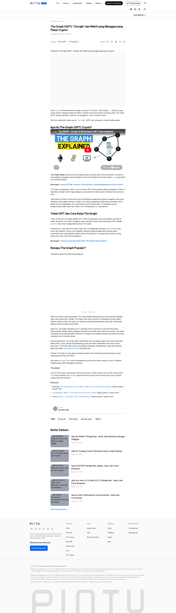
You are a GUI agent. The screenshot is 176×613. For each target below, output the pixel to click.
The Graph (81, 120)
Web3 (78, 329)
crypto (57, 110)
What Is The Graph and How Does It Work (80, 393)
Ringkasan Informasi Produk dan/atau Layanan (101, 581)
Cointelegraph (57, 393)
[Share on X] (107, 41)
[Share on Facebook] (111, 41)
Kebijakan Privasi (47, 581)
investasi (54, 224)
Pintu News (54, 21)
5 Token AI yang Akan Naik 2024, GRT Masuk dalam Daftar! (83, 241)
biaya (96, 206)
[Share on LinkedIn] (115, 41)
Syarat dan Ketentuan (36, 581)
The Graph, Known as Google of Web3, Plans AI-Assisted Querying (85, 387)
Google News (65, 361)
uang (52, 375)
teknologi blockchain (71, 348)
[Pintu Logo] (38, 3)
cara (114, 177)
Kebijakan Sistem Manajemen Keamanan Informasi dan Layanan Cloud (70, 581)
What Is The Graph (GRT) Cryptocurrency (74, 397)
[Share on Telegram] (120, 41)
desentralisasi (111, 229)
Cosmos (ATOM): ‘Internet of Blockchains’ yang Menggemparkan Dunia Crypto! (91, 185)
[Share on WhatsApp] (124, 41)
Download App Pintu (39, 548)
